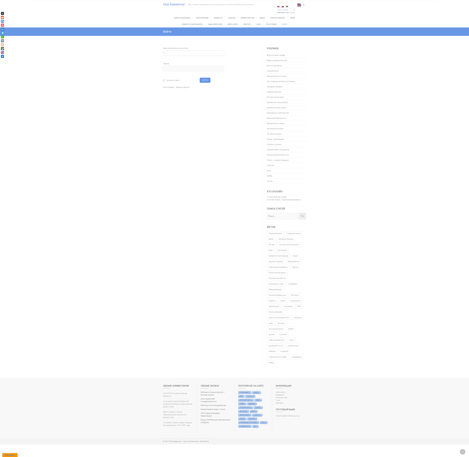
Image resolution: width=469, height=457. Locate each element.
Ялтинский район (276, 312)
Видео (262, 18)
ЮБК (299, 306)
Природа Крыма (275, 290)
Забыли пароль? (183, 87)
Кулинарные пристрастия (278, 113)
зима (271, 323)
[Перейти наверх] (462, 452)
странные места (245, 407)
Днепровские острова (276, 76)
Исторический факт (275, 97)
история (280, 323)
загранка (297, 318)
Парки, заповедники (275, 139)
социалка (284, 351)
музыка (272, 334)
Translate (292, 12)
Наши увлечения (215, 24)
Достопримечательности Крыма (281, 81)
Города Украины (275, 233)
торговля (250, 396)
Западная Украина (274, 87)
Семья (282, 301)
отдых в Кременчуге (277, 340)
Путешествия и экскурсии (278, 150)
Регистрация (271, 24)
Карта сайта (232, 24)
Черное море (274, 306)
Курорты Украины (277, 18)
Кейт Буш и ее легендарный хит (213, 405)
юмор (258, 400)
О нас (258, 24)
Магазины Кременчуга (276, 118)
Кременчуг (218, 18)
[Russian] (283, 7)
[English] (278, 7)
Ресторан (295, 295)
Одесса (295, 267)
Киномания (282, 250)
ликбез (290, 329)
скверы (256, 392)
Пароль (166, 63)
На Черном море (274, 134)
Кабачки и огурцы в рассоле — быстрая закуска (213, 393)
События (231, 18)
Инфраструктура (247, 18)
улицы (271, 363)
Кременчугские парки (276, 108)
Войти (284, 24)
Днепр (271, 239)
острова (282, 334)
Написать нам (281, 398)
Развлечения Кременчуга (278, 155)
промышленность (276, 346)
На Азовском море (275, 129)
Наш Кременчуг (174, 4)
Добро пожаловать (182, 18)
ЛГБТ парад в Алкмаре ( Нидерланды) (210, 414)
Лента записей (202, 18)
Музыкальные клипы (276, 123)
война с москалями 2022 (279, 318)
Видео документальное (277, 60)
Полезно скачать (274, 144)
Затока (272, 245)
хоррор (258, 407)
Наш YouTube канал (191, 441)
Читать (270, 181)
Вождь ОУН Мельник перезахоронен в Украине (215, 421)
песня (291, 340)
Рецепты (272, 301)
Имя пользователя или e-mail (175, 48)
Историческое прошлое (289, 245)
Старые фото (295, 301)
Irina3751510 (168, 393)
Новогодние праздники (278, 267)
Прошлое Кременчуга (277, 295)
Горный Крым (273, 71)
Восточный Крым (274, 66)
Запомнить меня (172, 80)
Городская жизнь (294, 233)
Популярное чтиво (276, 284)
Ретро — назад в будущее (278, 160)
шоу (255, 426)
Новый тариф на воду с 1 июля (213, 409)
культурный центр (276, 329)
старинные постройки (278, 357)
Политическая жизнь (277, 273)
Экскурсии (288, 306)
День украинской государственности (208, 400)
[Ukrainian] (287, 7)
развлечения (293, 346)
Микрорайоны (293, 261)
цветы (253, 411)
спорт (263, 422)
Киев (271, 250)
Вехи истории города (276, 55)
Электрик (247, 24)
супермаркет (296, 357)
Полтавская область (277, 278)
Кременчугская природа (278, 256)
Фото (269, 171)
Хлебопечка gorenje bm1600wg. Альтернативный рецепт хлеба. (177, 404)
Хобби (269, 176)
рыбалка (272, 351)
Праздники (293, 284)
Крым (292, 18)
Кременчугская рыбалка (192, 24)
